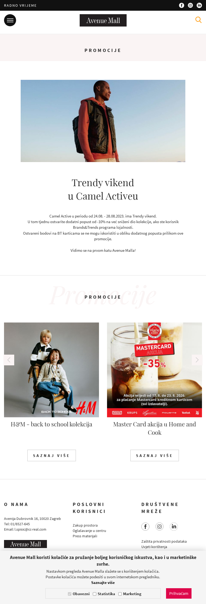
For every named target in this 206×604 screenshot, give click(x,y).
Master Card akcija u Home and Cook (51, 428)
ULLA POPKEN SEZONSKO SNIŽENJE (155, 428)
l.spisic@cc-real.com (30, 529)
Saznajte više (103, 582)
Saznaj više (51, 455)
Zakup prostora (85, 525)
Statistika (106, 593)
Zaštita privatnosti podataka (164, 541)
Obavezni (81, 593)
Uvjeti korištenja (154, 546)
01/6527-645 (20, 524)
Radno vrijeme (20, 5)
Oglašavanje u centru (89, 530)
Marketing (132, 593)
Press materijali (85, 536)
